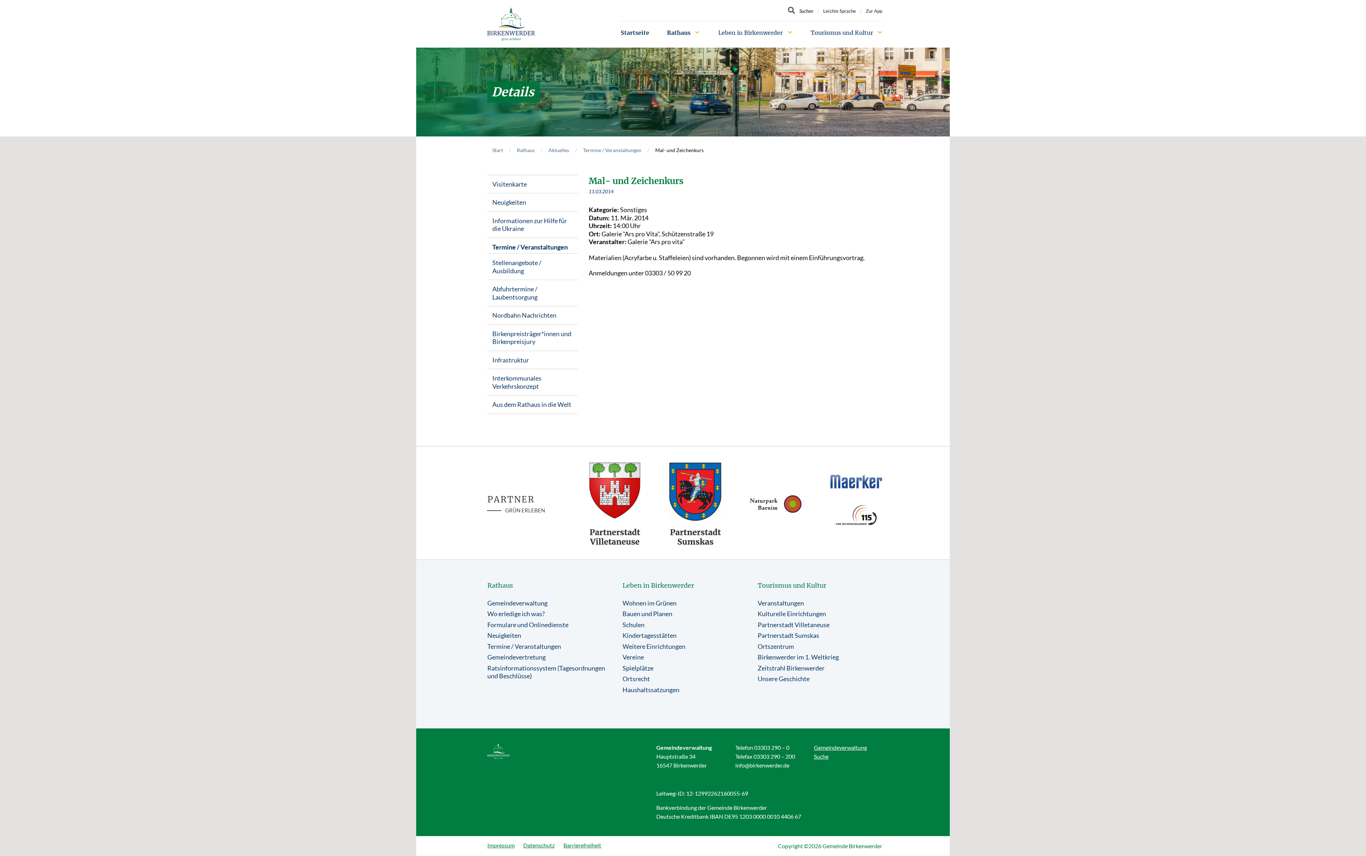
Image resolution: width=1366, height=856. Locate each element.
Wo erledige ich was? (516, 614)
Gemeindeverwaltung (517, 603)
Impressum (501, 845)
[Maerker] (856, 481)
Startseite (635, 32)
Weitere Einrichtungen (654, 646)
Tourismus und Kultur (842, 32)
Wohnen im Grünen (650, 603)
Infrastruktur (510, 360)
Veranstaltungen (781, 603)
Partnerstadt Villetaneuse (794, 625)
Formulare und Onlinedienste (527, 625)
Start (497, 150)
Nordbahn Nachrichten (524, 315)
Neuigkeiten (509, 202)
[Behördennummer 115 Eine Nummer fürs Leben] (856, 515)
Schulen (634, 625)
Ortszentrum (776, 646)
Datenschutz (539, 845)
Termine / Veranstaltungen (612, 150)
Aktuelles (559, 150)
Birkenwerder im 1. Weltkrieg (798, 657)
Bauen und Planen (647, 614)
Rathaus (678, 32)
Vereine (633, 657)
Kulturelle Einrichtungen (792, 614)
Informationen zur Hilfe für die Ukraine (529, 225)
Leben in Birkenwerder (750, 32)
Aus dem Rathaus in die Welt (531, 404)
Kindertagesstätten (650, 635)
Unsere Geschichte (784, 679)
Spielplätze (638, 668)
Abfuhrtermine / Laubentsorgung (515, 293)
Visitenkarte (509, 184)
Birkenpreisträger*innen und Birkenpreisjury (531, 338)
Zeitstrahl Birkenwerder (791, 668)
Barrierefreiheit (582, 845)
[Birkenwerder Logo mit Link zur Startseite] (511, 24)
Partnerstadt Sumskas (788, 635)
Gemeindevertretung (516, 657)
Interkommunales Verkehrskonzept (516, 382)
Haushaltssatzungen (651, 690)
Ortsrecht (636, 679)
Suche (821, 756)
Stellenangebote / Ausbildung (516, 267)
